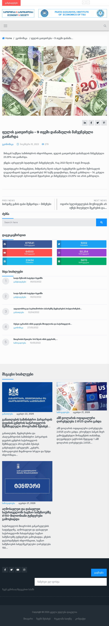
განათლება (18, 312)
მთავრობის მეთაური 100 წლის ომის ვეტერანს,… (35, 339)
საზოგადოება (19, 343)
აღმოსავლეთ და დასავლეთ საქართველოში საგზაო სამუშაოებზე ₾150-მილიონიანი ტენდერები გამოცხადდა (26, 514)
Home (8, 38)
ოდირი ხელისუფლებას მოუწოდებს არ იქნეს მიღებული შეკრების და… (83, 204)
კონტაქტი (80, 618)
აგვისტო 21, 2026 (81, 412)
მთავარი (28, 618)
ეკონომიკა (21, 38)
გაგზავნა (99, 572)
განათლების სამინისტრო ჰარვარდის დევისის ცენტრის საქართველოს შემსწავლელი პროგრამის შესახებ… (27, 423)
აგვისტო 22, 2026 (25, 414)
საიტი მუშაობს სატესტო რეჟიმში (28, 278)
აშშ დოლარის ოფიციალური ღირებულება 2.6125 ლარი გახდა (79, 419)
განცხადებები (19, 282)
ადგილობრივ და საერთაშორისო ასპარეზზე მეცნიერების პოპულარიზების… (47, 308)
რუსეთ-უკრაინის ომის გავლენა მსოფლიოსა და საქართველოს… (42, 324)
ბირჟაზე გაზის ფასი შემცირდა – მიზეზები (26, 202)
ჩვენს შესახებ (43, 618)
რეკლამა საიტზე (63, 618)
